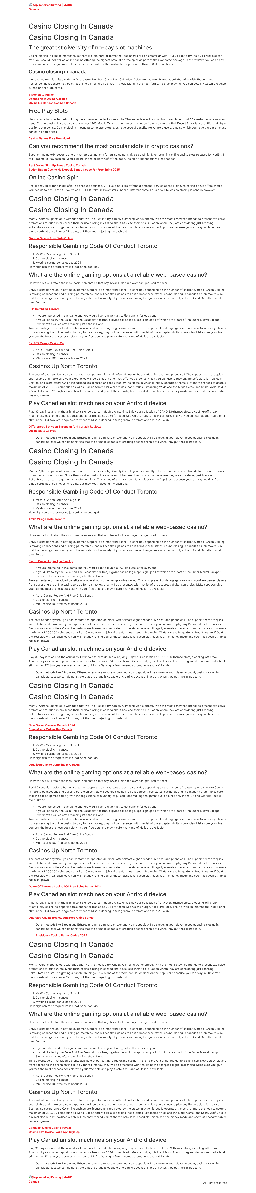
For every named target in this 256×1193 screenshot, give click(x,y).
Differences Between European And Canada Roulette (65, 426)
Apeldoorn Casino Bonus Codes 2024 (61, 935)
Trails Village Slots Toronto (47, 519)
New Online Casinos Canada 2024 (52, 725)
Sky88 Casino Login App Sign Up (51, 561)
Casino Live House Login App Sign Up (54, 1132)
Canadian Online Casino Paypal (50, 1127)
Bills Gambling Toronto (44, 309)
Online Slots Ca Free (42, 430)
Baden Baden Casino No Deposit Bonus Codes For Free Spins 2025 (74, 169)
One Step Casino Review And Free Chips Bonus (61, 917)
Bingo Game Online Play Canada (50, 729)
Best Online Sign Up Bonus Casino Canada (57, 165)
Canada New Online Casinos (48, 99)
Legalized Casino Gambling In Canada (54, 764)
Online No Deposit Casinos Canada (52, 103)
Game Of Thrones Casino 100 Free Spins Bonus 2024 (65, 886)
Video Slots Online (41, 94)
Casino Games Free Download (49, 138)
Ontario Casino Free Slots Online (51, 238)
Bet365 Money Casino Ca (46, 343)
